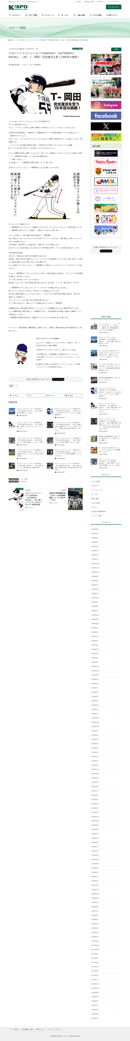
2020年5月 (94, 842)
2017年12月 (95, 941)
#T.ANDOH (23, 481)
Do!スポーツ (95, 486)
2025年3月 (94, 602)
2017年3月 (94, 971)
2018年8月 (94, 906)
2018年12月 (95, 889)
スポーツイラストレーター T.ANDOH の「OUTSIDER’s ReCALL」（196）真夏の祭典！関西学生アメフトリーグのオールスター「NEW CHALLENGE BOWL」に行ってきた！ (68, 426)
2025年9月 (94, 576)
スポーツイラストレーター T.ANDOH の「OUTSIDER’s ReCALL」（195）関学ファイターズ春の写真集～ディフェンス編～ (30, 440)
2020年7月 (94, 834)
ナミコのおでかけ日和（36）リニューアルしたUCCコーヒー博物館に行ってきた (109, 450)
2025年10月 (95, 572)
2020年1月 (94, 851)
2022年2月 (94, 761)
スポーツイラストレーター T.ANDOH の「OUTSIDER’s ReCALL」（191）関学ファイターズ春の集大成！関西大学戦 (30, 465)
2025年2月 (94, 606)
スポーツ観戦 (77, 48)
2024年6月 (94, 641)
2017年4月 (94, 967)
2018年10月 (95, 898)
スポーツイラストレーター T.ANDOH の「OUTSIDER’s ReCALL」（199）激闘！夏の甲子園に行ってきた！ (30, 411)
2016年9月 (94, 997)
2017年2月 (94, 975)
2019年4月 (94, 876)
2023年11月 (95, 671)
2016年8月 (94, 1001)
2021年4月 (94, 804)
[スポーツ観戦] (16, 495)
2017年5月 (94, 962)
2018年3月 (94, 928)
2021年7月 (94, 791)
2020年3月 (94, 846)
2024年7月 (94, 636)
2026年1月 (94, 559)
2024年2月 (94, 658)
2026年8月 (94, 529)
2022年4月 (94, 752)
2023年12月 (95, 666)
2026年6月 (94, 538)
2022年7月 (94, 739)
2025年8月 (94, 580)
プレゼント (95, 507)
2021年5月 (94, 799)
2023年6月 (94, 692)
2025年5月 (94, 593)
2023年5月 (94, 696)
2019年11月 (95, 859)
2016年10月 (95, 992)
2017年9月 (94, 954)
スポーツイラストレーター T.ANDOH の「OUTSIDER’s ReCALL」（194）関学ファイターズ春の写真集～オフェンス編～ (68, 440)
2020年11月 (95, 821)
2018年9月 (94, 902)
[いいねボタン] (11, 385)
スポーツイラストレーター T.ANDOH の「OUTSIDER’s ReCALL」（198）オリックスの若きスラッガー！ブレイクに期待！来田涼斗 (110, 392)
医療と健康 (95, 498)
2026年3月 (94, 550)
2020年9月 (94, 825)
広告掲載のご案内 (89, 1)
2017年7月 (94, 958)
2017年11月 (95, 945)
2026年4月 (94, 546)
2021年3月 (94, 808)
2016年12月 (95, 984)
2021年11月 (95, 774)
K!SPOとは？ (100, 1)
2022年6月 (94, 743)
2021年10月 (95, 778)
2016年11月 (95, 988)
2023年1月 (94, 713)
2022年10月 (95, 726)
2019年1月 (94, 885)
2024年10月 (95, 623)
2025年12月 (95, 563)
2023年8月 (94, 683)
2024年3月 (94, 653)
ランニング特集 (96, 516)
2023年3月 (94, 705)
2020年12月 (95, 816)
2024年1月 (94, 662)
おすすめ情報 (95, 503)
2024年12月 (95, 615)
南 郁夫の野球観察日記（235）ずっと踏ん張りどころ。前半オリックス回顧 (109, 438)
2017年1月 (94, 979)
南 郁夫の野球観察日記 (98, 511)
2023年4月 (94, 701)
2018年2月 (94, 932)
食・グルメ (95, 494)
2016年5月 (94, 1014)
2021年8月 (94, 786)
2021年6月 (94, 795)
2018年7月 (94, 911)
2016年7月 (94, 1005)
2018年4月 (94, 924)
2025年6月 (94, 589)
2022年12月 (95, 718)
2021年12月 (95, 769)
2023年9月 (94, 679)
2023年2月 (94, 709)
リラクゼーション (97, 490)
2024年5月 (94, 645)
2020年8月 (94, 829)
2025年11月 (95, 568)
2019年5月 (94, 872)
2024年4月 (94, 649)
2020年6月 (94, 838)
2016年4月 (94, 1018)
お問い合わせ (115, 7)
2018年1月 (94, 937)
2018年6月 (94, 915)
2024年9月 (94, 628)
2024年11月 (95, 619)
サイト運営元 (77, 1)
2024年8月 (94, 632)
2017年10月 (95, 949)
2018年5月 (94, 919)
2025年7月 (94, 585)
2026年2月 (94, 555)
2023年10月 (95, 675)
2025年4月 (94, 598)
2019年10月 (95, 864)
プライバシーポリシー (114, 1)
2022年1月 (94, 765)
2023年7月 (94, 688)
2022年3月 (94, 756)
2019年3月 (94, 881)
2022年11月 (95, 722)
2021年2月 (94, 812)
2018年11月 (95, 894)
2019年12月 (95, 855)
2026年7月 (94, 533)
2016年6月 (94, 1009)
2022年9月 (94, 731)
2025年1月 (94, 611)
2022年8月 (94, 735)
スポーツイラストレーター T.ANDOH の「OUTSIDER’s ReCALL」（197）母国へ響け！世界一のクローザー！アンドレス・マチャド (110, 407)
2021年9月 (94, 782)
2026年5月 (94, 542)
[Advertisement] (106, 269)
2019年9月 (94, 868)
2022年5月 (94, 748)
